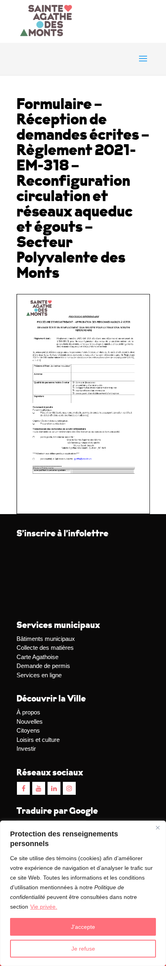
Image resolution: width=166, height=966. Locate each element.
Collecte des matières (45, 647)
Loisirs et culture (38, 739)
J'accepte (83, 927)
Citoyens (28, 730)
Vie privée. (43, 906)
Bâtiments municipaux (46, 638)
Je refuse (83, 948)
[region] (83, 893)
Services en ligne (39, 675)
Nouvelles (30, 721)
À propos (28, 712)
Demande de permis (43, 665)
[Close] (157, 827)
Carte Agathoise (37, 656)
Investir (26, 748)
